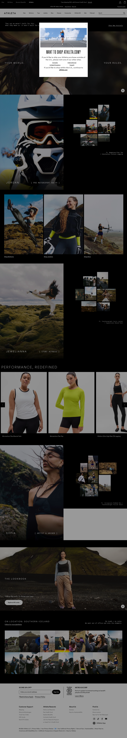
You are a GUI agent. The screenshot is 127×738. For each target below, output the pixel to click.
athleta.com (63, 70)
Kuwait (72, 65)
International (72, 63)
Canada (55, 63)
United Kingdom (55, 65)
